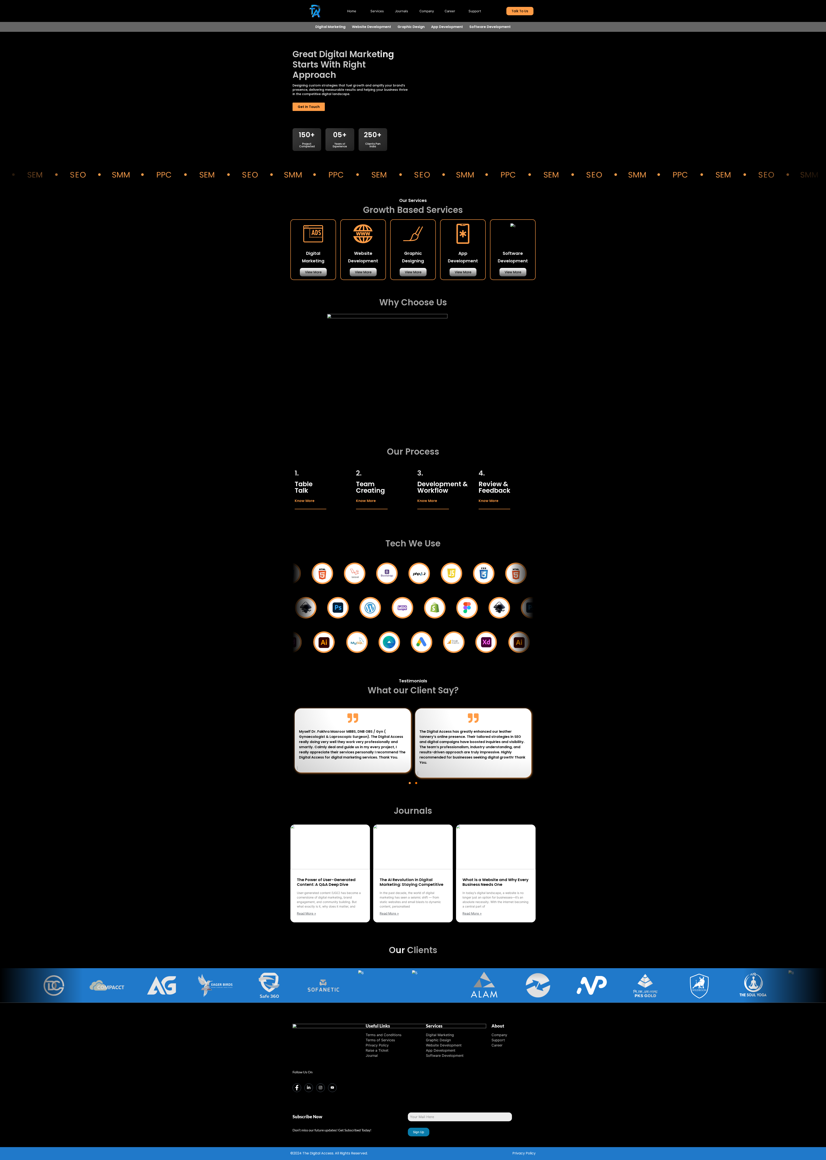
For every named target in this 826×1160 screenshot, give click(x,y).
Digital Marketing (330, 26)
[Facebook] (297, 1087)
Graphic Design (411, 26)
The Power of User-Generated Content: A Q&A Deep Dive (326, 882)
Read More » (306, 913)
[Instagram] (320, 1087)
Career (450, 11)
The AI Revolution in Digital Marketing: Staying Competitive (411, 882)
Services (377, 11)
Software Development (490, 26)
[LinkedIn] (308, 1087)
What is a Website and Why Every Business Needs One (495, 882)
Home (351, 11)
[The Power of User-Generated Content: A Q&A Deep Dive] (330, 847)
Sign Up (418, 1132)
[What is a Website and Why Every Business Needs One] (496, 847)
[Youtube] (332, 1087)
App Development (447, 26)
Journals (401, 11)
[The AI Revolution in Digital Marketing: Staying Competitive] (413, 847)
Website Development (371, 26)
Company (426, 11)
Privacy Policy (524, 1153)
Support (474, 11)
